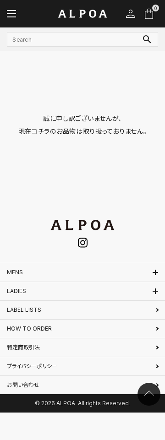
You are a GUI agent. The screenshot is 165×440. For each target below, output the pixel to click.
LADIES (16, 291)
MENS (15, 272)
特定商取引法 (23, 347)
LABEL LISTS (24, 309)
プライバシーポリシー (32, 366)
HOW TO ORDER (29, 328)
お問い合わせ (23, 384)
